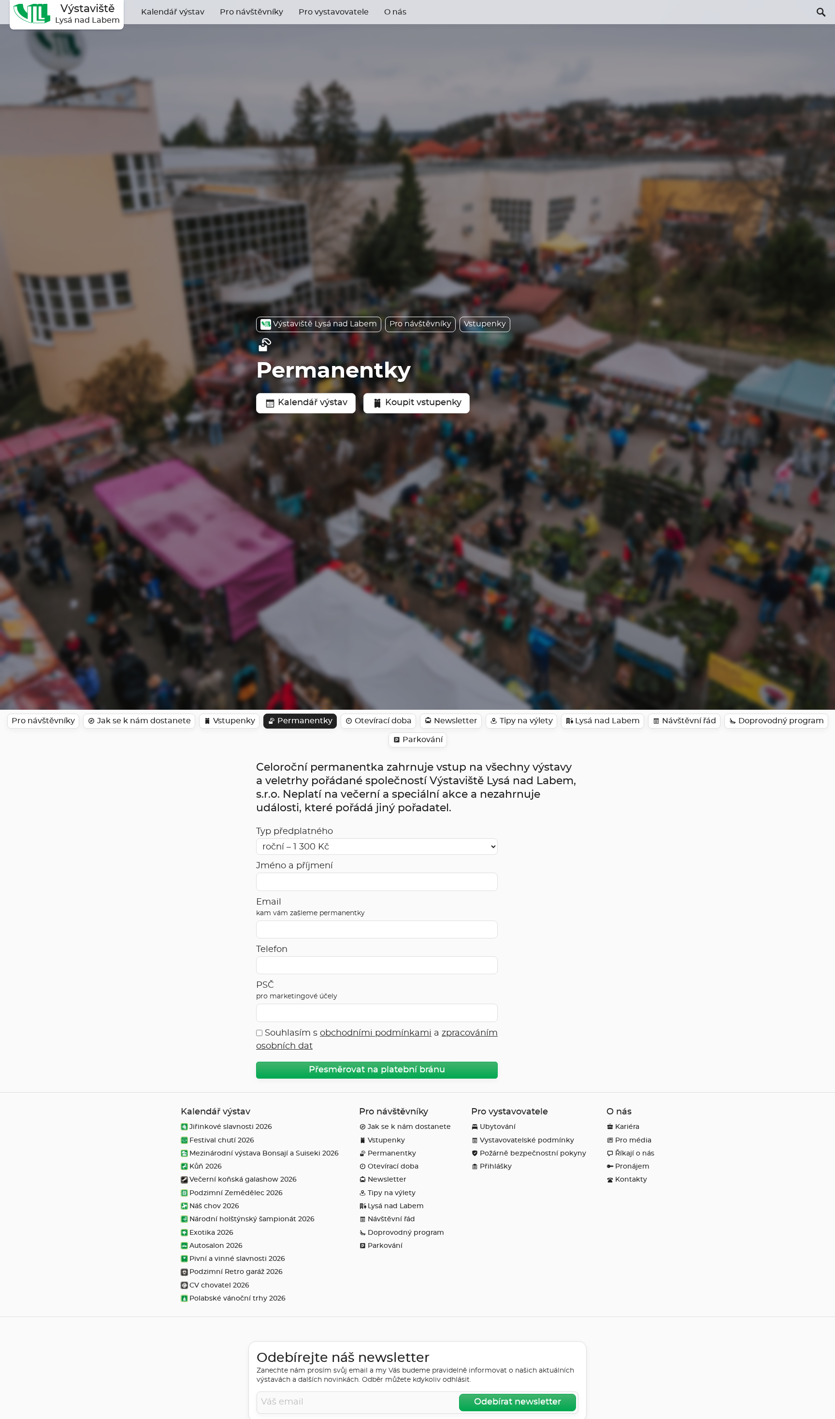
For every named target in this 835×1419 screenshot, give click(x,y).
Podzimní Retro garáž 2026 (236, 1271)
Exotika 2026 (211, 1232)
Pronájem (632, 1166)
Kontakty (631, 1179)
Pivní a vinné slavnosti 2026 (237, 1258)
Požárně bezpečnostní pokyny (533, 1153)
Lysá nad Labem (396, 1206)
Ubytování (498, 1126)
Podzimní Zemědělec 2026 (236, 1193)
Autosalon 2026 (216, 1245)
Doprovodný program (406, 1232)
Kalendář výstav (172, 12)
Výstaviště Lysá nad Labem (325, 324)
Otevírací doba (393, 1166)
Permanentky (392, 1153)
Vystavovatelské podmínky (527, 1140)
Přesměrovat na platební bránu (377, 1070)
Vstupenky (485, 324)
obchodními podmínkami (376, 1033)
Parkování (385, 1245)
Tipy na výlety (392, 1193)
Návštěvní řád (391, 1219)
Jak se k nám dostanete (409, 1126)
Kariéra (627, 1126)
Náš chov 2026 (214, 1206)
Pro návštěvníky (251, 12)
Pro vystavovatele (334, 12)
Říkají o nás (634, 1153)
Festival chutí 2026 (221, 1140)
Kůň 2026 (205, 1166)
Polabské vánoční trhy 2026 (237, 1298)
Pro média (633, 1140)
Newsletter (387, 1179)
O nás (395, 12)
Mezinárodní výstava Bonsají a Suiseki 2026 (264, 1153)
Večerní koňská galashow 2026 (243, 1179)
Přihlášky (496, 1166)
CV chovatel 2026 (219, 1285)
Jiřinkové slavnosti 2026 (230, 1126)
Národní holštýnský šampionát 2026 (252, 1219)
